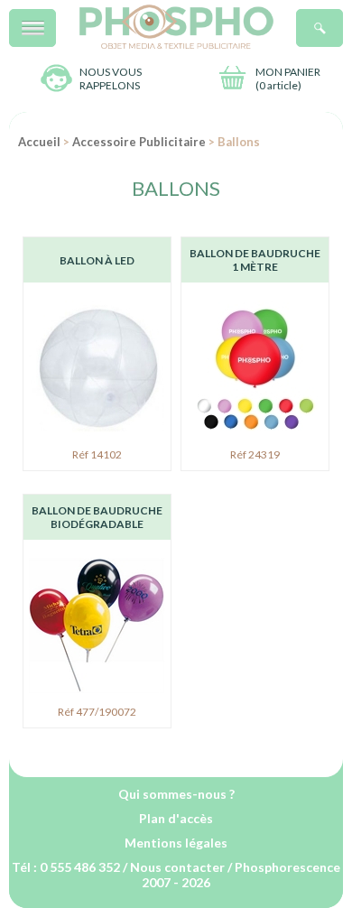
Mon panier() (287, 78)
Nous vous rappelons (110, 78)
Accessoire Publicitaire (139, 141)
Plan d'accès (176, 818)
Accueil (39, 141)
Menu (55, 18)
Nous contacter (177, 867)
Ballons (176, 188)
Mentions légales (176, 842)
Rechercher (342, 18)
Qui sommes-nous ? (176, 793)
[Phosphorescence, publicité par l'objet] (176, 44)
